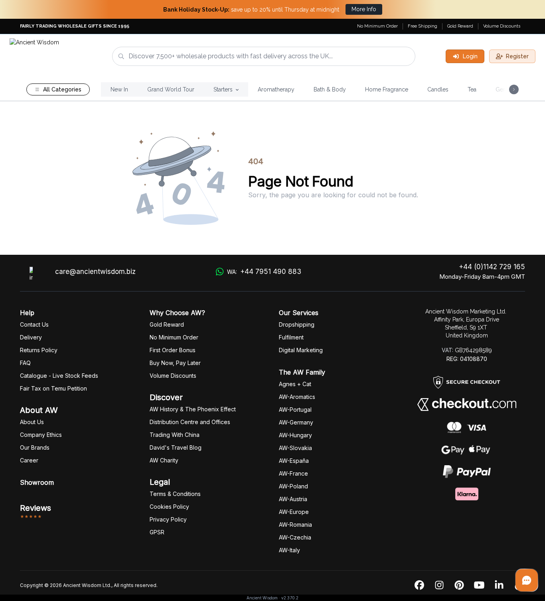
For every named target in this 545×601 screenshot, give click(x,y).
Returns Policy (38, 350)
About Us (32, 422)
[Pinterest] (459, 585)
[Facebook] (419, 585)
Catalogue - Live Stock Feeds (59, 375)
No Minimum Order (377, 26)
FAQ (25, 362)
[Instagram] (439, 585)
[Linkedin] (499, 585)
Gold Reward (460, 26)
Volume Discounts (501, 26)
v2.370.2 (289, 597)
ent (291, 337)
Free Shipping (422, 26)
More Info (363, 9)
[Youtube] (479, 585)
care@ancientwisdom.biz (95, 272)
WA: (264, 272)
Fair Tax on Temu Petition (53, 388)
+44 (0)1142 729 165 (492, 267)
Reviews (35, 508)
